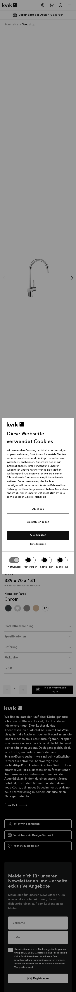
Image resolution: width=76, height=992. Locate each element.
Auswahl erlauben (38, 522)
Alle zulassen (38, 535)
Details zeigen (38, 544)
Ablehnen (38, 509)
